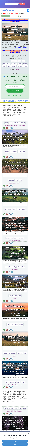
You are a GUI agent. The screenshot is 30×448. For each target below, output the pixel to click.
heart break (11, 66)
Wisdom (25, 63)
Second (15, 182)
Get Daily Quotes (15, 90)
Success (13, 63)
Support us (5, 13)
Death (6, 122)
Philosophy (6, 63)
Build (17, 154)
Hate (18, 410)
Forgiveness (12, 353)
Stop (17, 240)
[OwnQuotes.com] (8, 9)
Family (5, 353)
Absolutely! (15, 441)
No (15, 444)
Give (11, 327)
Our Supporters (14, 13)
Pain (22, 410)
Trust (4, 66)
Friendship (11, 180)
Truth (19, 63)
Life (23, 61)
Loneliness (10, 408)
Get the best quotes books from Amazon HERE (15, 20)
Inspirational (16, 61)
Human (11, 125)
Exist (21, 384)
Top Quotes (22, 16)
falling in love (22, 66)
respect (21, 324)
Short (14, 209)
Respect (19, 327)
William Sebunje (21, 48)
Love (23, 151)
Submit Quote (5, 16)
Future (15, 125)
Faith (23, 125)
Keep (13, 240)
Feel (15, 410)
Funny (22, 13)
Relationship (12, 267)
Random (14, 16)
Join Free (22, 3)
